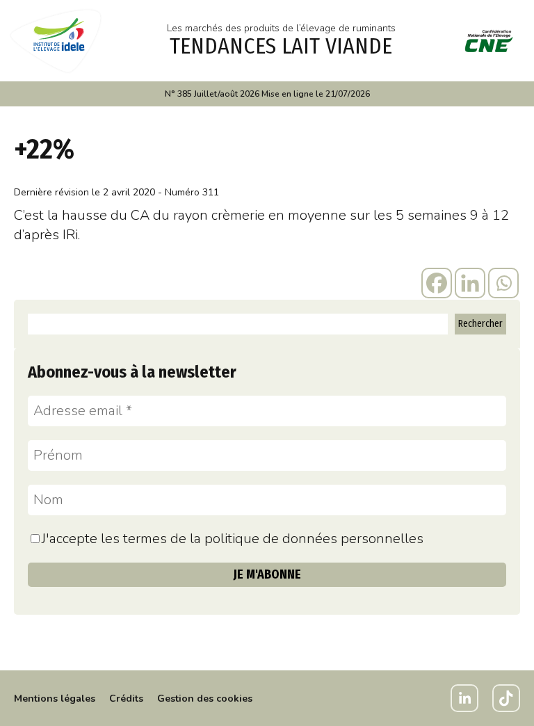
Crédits (126, 698)
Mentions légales (54, 698)
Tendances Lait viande (281, 46)
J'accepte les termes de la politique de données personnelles (232, 538)
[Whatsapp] (503, 283)
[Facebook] (436, 283)
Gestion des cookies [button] (204, 698)
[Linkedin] (470, 283)
